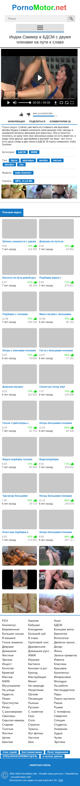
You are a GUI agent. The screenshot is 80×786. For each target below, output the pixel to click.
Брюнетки (60, 633)
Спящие (59, 720)
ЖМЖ (32, 655)
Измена (59, 659)
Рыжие (58, 707)
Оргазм (33, 694)
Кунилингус (61, 672)
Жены (58, 651)
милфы (9, 164)
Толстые (7, 729)
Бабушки (34, 625)
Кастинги (34, 664)
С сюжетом (35, 711)
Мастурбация (37, 677)
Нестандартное (64, 690)
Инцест (7, 664)
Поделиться (37, 121)
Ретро (6, 707)
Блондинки (35, 629)
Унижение (60, 729)
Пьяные (33, 703)
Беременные (10, 629)
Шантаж (7, 742)
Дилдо (58, 646)
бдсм (14, 160)
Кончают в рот (37, 668)
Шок (31, 742)
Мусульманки (11, 685)
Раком (58, 703)
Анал (57, 620)
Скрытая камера (13, 720)
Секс (31, 716)
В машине (9, 638)
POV (5, 620)
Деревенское (37, 646)
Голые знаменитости (16, 642)
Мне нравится (21, 114)
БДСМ (22, 152)
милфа (43, 160)
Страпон (34, 724)
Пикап (6, 698)
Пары (57, 694)
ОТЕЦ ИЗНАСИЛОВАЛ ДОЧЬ (20, 756)
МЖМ (34, 152)
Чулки (58, 737)
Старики (7, 724)
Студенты (60, 724)
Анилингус (9, 625)
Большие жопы (64, 629)
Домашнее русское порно (45, 651)
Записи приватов (65, 655)
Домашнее (9, 651)
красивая (28, 160)
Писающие (35, 698)
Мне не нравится (28, 114)
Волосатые (61, 638)
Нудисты (8, 694)
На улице (8, 690)
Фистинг (7, 733)
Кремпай (8, 672)
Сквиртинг (60, 716)
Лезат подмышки (57, 752)
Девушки (8, 646)
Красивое (60, 668)
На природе (36, 685)
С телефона (62, 711)
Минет (32, 681)
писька (57, 160)
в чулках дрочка (53, 756)
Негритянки (35, 690)
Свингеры (8, 716)
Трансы (33, 729)
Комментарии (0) (60, 121)
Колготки (8, 668)
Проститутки (10, 703)
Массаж (7, 677)
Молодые (60, 681)
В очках (33, 638)
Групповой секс (38, 642)
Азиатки (33, 620)
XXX (61, 780)
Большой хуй (37, 633)
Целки (6, 737)
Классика (60, 664)
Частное (33, 737)
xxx (21, 164)
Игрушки (33, 659)
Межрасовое (62, 677)
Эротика (59, 742)
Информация (16, 121)
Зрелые (7, 659)
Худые (58, 733)
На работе (61, 685)
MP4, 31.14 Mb (23, 181)
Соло (31, 720)
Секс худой (10, 752)
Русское (33, 707)
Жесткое (8, 655)
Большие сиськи (13, 633)
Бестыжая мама (32, 752)
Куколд (32, 672)
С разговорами (12, 711)
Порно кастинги (64, 698)
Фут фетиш (35, 733)
